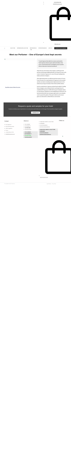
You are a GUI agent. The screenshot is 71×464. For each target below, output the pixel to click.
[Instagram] (64, 124)
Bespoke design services (45, 134)
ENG (31, 49)
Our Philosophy (28, 129)
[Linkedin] (60, 124)
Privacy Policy (54, 183)
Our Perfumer (27, 127)
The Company (27, 124)
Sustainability (28, 133)
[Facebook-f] (60, 127)
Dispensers (42, 123)
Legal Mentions (49, 183)
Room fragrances (43, 125)
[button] (19, 87)
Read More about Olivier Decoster (12, 87)
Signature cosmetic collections (46, 121)
